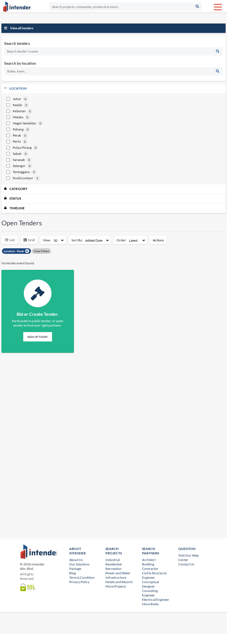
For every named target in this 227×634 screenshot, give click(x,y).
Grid (31, 240)
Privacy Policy (79, 582)
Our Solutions (79, 564)
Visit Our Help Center (188, 557)
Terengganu (21, 172)
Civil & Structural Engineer (154, 575)
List (12, 240)
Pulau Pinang (22, 148)
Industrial (112, 560)
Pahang (18, 129)
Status (15, 198)
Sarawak (19, 160)
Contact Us (186, 564)
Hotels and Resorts (119, 582)
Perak (17, 135)
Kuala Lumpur (23, 178)
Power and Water (117, 573)
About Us (76, 560)
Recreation (113, 569)
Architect (149, 560)
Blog (72, 573)
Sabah (17, 154)
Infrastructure (115, 577)
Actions (158, 240)
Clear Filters (41, 251)
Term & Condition (82, 577)
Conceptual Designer (150, 584)
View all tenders (21, 28)
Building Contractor (150, 566)
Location (18, 88)
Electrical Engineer (155, 600)
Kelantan (19, 111)
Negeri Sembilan (24, 123)
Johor (17, 99)
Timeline (17, 208)
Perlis (17, 142)
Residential (113, 564)
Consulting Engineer (150, 593)
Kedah (17, 105)
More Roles (150, 604)
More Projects (115, 586)
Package (75, 569)
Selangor (19, 166)
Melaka (18, 117)
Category (18, 189)
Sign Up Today (37, 336)
